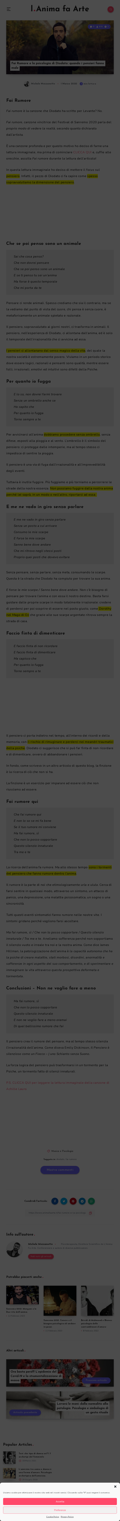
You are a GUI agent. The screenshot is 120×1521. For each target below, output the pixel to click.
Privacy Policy (67, 1517)
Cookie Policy (52, 1517)
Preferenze (60, 1510)
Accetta (60, 1501)
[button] (115, 1486)
